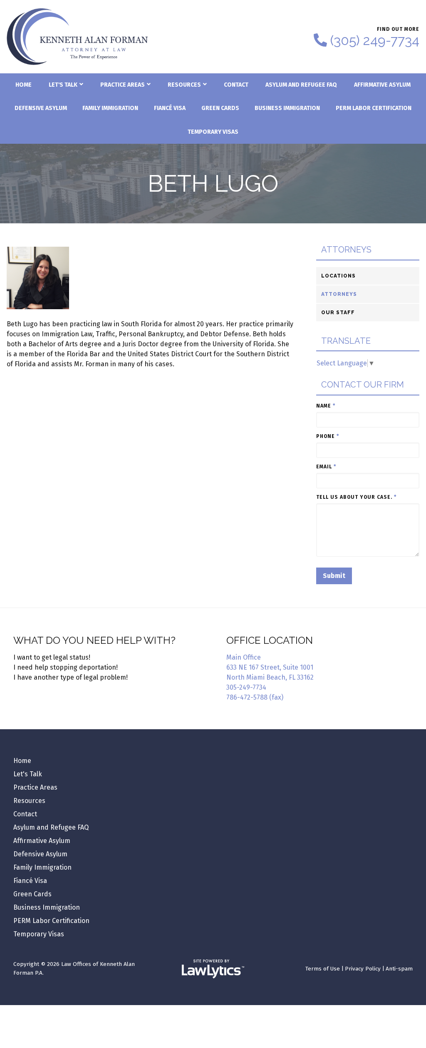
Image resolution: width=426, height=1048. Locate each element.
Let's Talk (63, 84)
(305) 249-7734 (374, 40)
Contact (236, 84)
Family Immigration (110, 108)
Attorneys (346, 250)
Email (326, 467)
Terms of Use (322, 968)
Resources (184, 84)
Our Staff (338, 312)
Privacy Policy (363, 968)
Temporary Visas (213, 131)
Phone (327, 436)
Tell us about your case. (356, 497)
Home (23, 84)
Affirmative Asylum (382, 84)
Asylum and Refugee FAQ (301, 84)
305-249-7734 (246, 687)
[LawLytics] (213, 968)
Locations (338, 276)
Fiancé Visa (170, 108)
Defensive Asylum (41, 108)
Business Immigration (287, 108)
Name (325, 406)
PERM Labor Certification (373, 108)
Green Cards (220, 108)
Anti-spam (399, 968)
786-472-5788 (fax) (254, 697)
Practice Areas (122, 84)
